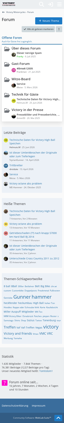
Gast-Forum (21, 63)
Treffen (10, 327)
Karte (42, 307)
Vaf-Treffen (27, 327)
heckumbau (25, 303)
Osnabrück (27, 316)
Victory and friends (18, 333)
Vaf (18, 327)
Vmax (35, 333)
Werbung (8, 338)
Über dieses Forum (26, 48)
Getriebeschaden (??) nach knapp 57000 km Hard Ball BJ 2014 (33, 234)
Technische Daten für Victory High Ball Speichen (38, 99)
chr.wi (54, 286)
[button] (59, 29)
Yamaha (18, 338)
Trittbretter (16, 165)
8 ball (7, 286)
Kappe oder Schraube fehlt (26, 307)
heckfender (10, 303)
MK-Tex (38, 311)
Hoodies (8, 307)
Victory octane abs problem (25, 183)
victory (50, 326)
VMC (42, 333)
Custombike (18, 290)
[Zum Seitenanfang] (58, 418)
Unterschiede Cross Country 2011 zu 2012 (34, 258)
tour (59, 320)
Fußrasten (55, 290)
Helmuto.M (14, 147)
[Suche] (41, 4)
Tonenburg (49, 320)
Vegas (38, 327)
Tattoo (38, 320)
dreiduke (13, 169)
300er (21, 286)
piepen (46, 316)
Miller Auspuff (12, 311)
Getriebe (8, 297)
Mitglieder (28, 311)
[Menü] (59, 4)
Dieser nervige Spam (29, 53)
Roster (53, 316)
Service (21, 84)
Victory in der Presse (27, 110)
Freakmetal (43, 290)
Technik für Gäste (25, 94)
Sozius (30, 320)
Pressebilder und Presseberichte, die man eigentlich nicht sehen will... (38, 114)
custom (7, 290)
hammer (42, 296)
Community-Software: (32, 417)
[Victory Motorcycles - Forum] (8, 4)
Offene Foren (12, 38)
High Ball (38, 303)
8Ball (14, 286)
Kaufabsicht (52, 307)
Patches (38, 316)
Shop (23, 320)
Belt (37, 286)
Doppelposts (31, 290)
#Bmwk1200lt (25, 68)
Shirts (17, 320)
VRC (50, 333)
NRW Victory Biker (13, 316)
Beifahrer (29, 286)
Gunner (22, 296)
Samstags (9, 320)
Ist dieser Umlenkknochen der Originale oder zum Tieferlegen (33, 154)
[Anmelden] (50, 4)
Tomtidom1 (46, 371)
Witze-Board (21, 79)
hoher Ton (50, 303)
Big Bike (45, 286)
